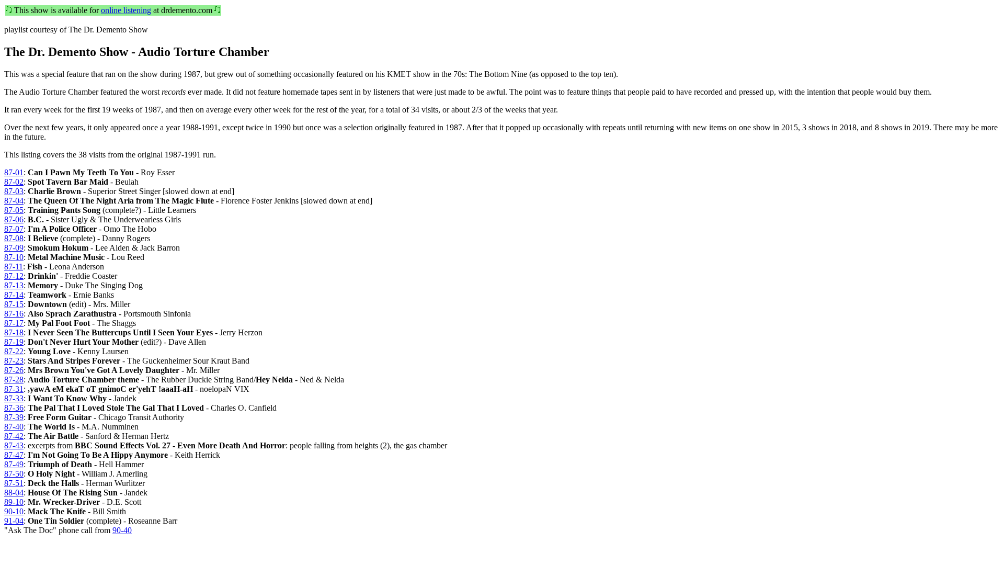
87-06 (14, 219)
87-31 (14, 389)
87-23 (14, 360)
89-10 (14, 502)
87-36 (14, 407)
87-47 (14, 454)
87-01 (14, 172)
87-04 (14, 200)
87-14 (14, 294)
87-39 (14, 417)
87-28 (14, 379)
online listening (126, 10)
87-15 (14, 304)
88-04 (14, 492)
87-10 (14, 257)
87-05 (14, 210)
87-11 (13, 266)
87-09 (14, 247)
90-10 (14, 511)
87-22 (14, 351)
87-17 (14, 323)
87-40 (14, 426)
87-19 (14, 341)
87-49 (14, 464)
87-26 (14, 370)
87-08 (14, 238)
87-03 (14, 191)
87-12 (14, 276)
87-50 (14, 473)
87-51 (14, 483)
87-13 (14, 285)
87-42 (14, 436)
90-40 (122, 530)
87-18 (14, 332)
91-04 (14, 520)
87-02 (14, 181)
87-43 (14, 445)
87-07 (14, 228)
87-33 (14, 398)
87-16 (14, 313)
